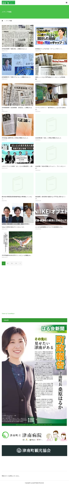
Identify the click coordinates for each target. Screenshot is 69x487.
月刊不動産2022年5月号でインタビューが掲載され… (17, 255)
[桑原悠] (8, 2)
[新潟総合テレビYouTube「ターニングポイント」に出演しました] (51, 36)
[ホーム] (2, 21)
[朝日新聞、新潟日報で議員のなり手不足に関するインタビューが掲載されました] (51, 184)
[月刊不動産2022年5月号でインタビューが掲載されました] (18, 242)
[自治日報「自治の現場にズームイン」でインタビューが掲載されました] (51, 153)
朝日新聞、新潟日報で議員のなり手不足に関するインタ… (50, 197)
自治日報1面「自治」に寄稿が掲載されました (48, 138)
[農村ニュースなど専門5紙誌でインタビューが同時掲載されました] (51, 64)
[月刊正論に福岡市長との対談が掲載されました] (18, 125)
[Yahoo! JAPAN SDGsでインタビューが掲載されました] (18, 214)
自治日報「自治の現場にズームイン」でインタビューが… (50, 167)
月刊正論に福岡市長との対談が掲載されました (15, 138)
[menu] (66, 2)
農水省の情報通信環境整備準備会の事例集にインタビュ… (17, 197)
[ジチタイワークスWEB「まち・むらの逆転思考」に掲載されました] (18, 153)
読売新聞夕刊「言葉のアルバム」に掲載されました (16, 77)
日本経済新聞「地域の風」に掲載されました (14, 49)
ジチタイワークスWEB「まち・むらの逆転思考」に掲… (18, 166)
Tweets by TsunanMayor (8, 313)
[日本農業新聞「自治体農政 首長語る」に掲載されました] (18, 95)
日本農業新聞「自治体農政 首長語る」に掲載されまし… (17, 108)
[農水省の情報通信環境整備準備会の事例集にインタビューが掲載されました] (18, 184)
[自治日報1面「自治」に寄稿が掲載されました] (51, 125)
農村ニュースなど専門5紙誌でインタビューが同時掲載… (50, 78)
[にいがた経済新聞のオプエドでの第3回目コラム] (51, 214)
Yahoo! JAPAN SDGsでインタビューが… (13, 227)
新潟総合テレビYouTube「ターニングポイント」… (49, 49)
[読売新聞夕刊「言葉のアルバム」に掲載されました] (18, 64)
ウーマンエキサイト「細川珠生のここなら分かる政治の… (50, 108)
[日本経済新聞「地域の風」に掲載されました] (18, 36)
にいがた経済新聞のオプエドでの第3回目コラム (49, 227)
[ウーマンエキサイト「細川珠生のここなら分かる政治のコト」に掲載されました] (51, 95)
